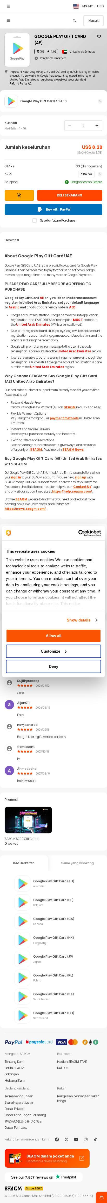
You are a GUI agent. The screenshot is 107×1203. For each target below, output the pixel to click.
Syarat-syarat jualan (19, 1102)
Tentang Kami (14, 1061)
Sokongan (12, 1074)
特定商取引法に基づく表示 (23, 1121)
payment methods (64, 418)
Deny (53, 666)
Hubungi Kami (15, 1080)
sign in (15, 477)
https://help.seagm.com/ (72, 491)
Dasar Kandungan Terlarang (25, 1115)
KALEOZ (63, 1068)
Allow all (53, 636)
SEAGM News (73, 449)
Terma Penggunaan (19, 1096)
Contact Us (82, 486)
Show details (78, 620)
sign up (80, 477)
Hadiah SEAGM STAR (72, 1061)
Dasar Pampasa (16, 1127)
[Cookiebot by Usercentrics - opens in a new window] (78, 533)
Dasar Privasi (14, 1108)
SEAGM (70, 407)
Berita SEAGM (14, 1068)
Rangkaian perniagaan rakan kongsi (78, 1098)
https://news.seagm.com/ (25, 508)
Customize (50, 651)
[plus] (96, 125)
